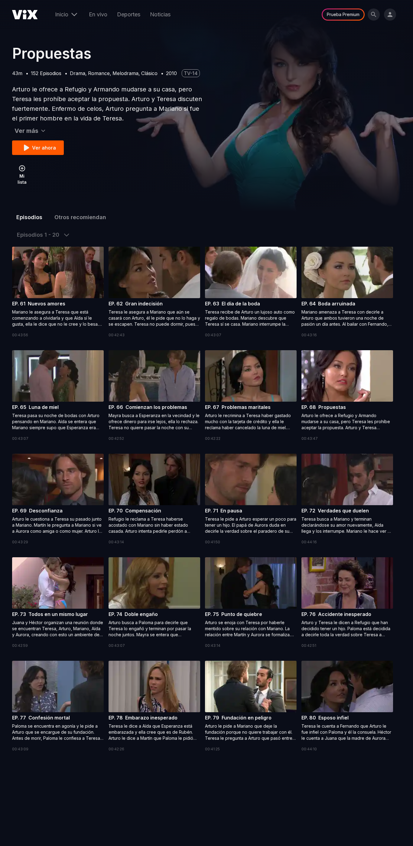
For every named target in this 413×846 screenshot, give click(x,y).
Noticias (160, 14)
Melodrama (125, 73)
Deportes (128, 14)
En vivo (98, 14)
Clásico (149, 73)
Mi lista (22, 179)
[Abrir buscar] (374, 14)
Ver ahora (44, 148)
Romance (99, 73)
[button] (58, 292)
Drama (77, 73)
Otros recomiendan (80, 217)
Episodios (29, 217)
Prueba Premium (343, 14)
